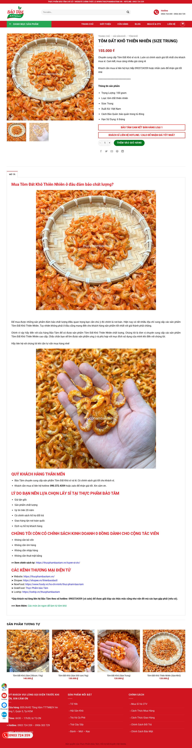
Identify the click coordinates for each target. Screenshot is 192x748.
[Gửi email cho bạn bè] (111, 151)
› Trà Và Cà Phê (77, 717)
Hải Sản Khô (119, 36)
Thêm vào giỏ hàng (129, 142)
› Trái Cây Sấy (76, 724)
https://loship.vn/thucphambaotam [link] (41, 592)
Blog (138, 24)
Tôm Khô (133, 36)
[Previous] (12, 77)
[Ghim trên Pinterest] (117, 151)
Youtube (4, 699)
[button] (182, 24)
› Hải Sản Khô (76, 710)
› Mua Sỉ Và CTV (138, 704)
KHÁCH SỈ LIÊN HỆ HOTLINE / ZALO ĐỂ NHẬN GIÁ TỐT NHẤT (142, 135)
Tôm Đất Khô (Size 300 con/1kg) (73, 675)
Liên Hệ (171, 24)
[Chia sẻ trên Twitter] (106, 151)
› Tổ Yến (73, 704)
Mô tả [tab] (12, 174)
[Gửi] (127, 12)
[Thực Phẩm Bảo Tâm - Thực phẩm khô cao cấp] (22, 12)
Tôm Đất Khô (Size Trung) (118, 675)
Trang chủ (104, 36)
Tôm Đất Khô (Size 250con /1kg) (28, 675)
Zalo (4, 718)
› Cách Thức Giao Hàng (142, 717)
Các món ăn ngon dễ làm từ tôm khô (47, 605)
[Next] (88, 77)
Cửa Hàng (122, 24)
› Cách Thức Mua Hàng (142, 710)
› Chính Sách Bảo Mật (141, 731)
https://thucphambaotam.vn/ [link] (39, 576)
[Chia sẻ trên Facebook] (101, 151)
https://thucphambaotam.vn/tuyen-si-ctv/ (58, 562)
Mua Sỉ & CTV (154, 24)
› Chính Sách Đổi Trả (141, 724)
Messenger (4, 709)
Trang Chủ (87, 24)
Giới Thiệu (105, 24)
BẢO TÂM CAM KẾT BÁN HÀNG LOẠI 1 (142, 127)
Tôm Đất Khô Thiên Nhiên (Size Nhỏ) (164, 675)
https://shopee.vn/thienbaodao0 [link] (40, 580)
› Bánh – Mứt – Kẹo (79, 731)
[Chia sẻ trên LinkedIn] (122, 151)
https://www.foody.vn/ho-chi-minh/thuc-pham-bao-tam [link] (54, 584)
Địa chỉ (4, 690)
